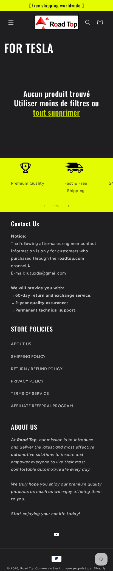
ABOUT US (21, 344)
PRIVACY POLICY (27, 381)
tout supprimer (56, 112)
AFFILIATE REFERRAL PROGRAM (42, 406)
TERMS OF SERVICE (30, 393)
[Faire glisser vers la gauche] (44, 206)
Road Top (27, 568)
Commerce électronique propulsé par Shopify (70, 568)
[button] (11, 22)
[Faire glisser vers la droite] (69, 206)
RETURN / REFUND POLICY (37, 369)
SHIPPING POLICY (28, 356)
